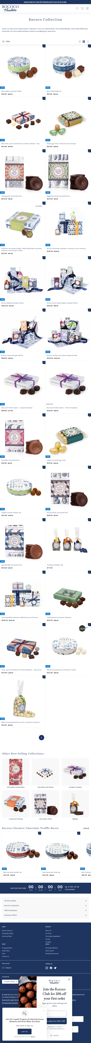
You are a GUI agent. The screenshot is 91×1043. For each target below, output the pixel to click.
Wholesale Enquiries (52, 954)
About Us (48, 930)
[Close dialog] (69, 979)
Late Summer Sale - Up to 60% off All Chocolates (45, 2)
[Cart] (82, 8)
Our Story (48, 933)
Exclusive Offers (7, 936)
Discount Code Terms (10, 1000)
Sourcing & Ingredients (53, 936)
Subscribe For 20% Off (54, 1021)
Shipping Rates (7, 948)
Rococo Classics (7, 930)
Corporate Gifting (7, 933)
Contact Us (5, 956)
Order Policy (6, 951)
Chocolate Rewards (52, 948)
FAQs (3, 954)
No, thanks (54, 1035)
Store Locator (50, 951)
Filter (8, 41)
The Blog (48, 942)
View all (86, 828)
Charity (48, 939)
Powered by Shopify (10, 1003)
